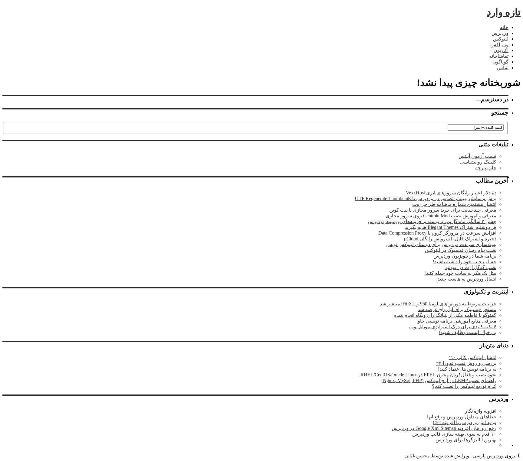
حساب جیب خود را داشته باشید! (464, 261)
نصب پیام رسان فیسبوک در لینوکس (460, 250)
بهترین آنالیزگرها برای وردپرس (466, 439)
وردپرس (500, 33)
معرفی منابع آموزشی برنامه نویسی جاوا (456, 320)
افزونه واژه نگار (480, 411)
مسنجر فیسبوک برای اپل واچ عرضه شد (457, 309)
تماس (502, 67)
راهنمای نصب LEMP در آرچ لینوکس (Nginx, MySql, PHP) (438, 380)
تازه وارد (504, 12)
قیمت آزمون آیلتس (477, 156)
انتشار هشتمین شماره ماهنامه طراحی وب (454, 204)
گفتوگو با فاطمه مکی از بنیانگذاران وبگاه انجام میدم (444, 315)
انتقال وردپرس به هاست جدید (466, 278)
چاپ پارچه (485, 167)
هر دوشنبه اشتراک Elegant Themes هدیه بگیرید (450, 227)
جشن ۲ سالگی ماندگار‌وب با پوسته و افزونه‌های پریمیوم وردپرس (432, 221)
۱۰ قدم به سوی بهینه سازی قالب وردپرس (454, 434)
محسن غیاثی (417, 455)
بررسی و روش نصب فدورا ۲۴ (466, 363)
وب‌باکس (499, 44)
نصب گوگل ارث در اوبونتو (470, 267)
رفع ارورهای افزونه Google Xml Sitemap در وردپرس (444, 428)
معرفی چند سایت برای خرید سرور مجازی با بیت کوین (442, 210)
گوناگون (500, 61)
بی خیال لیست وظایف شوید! (467, 332)
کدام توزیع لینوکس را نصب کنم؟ (464, 386)
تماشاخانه (498, 56)
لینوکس (500, 38)
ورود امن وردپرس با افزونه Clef (464, 422)
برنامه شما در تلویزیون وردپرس (464, 255)
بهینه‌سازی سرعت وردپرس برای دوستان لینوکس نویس (441, 244)
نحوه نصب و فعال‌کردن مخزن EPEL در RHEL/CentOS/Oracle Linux (428, 374)
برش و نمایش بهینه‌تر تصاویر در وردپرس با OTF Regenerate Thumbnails (425, 198)
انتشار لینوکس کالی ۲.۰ (472, 357)
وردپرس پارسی (488, 455)
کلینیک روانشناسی (478, 161)
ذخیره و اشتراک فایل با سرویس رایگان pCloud (450, 238)
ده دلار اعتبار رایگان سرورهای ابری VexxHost (451, 192)
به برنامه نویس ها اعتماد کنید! (467, 369)
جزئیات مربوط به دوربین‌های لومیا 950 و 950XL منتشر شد (438, 303)
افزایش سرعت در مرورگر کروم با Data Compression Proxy (437, 232)
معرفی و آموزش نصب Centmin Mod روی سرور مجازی (441, 215)
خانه (504, 27)
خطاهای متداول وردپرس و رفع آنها (461, 416)
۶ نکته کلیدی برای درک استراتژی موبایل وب (452, 326)
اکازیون (501, 50)
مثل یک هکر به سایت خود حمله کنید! (460, 273)
